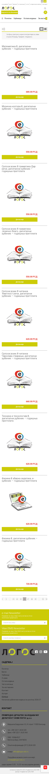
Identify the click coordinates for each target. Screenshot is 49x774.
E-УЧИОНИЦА (21, 4)
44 (17, 599)
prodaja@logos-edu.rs (16, 760)
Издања (5, 697)
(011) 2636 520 (30, 745)
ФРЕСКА (15, 4)
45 (21, 599)
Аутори (4, 693)
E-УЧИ (27, 4)
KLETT (10, 4)
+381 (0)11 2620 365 (20, 732)
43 (13, 599)
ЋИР (45, 1)
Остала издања (30, 18)
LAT (42, 1)
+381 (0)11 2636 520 (18, 730)
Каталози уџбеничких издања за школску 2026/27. (21, 700)
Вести (4, 672)
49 (35, 599)
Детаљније (20, 97)
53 (43, 599)
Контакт (5, 690)
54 (46, 599)
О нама (4, 678)
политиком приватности (10, 618)
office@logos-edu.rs (20, 752)
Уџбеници (17, 18)
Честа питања (7, 684)
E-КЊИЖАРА (5, 4)
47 (28, 599)
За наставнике (7, 687)
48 (32, 599)
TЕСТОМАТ (44, 4)
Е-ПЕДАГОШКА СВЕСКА (35, 4)
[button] (2, 18)
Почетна (8, 18)
